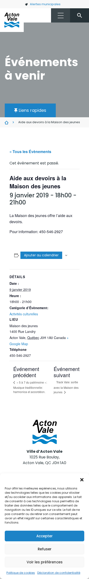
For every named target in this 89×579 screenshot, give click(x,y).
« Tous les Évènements (30, 151)
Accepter (44, 536)
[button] (82, 479)
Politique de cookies (20, 573)
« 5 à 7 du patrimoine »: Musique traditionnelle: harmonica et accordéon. (30, 387)
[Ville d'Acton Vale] (12, 20)
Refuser (45, 549)
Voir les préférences (45, 562)
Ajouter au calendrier (41, 255)
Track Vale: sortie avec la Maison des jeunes (66, 387)
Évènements (6, 122)
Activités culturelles (23, 314)
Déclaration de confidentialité (58, 573)
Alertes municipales (45, 4)
